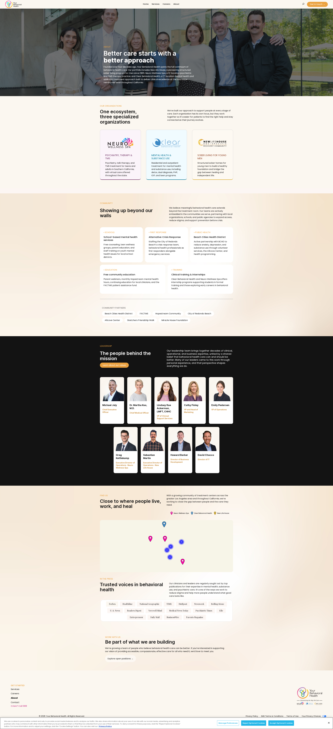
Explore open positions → (120, 658)
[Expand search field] (303, 4)
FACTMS (144, 313)
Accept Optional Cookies (281, 723)
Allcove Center (112, 320)
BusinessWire (173, 617)
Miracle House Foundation (174, 320)
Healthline (127, 604)
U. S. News (115, 610)
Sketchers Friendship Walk (140, 320)
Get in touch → (317, 4)
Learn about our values (114, 365)
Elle (221, 610)
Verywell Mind (155, 610)
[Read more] (120, 154)
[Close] (329, 723)
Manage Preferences (228, 723)
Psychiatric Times (204, 610)
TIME (169, 604)
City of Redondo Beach (199, 313)
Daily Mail (155, 617)
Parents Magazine (194, 617)
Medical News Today (178, 610)
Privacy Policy (105, 726)
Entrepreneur (136, 617)
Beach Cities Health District (119, 313)
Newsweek (199, 604)
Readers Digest (134, 610)
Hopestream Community (168, 313)
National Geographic (149, 604)
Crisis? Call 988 (19, 706)
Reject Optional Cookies (254, 723)
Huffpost (183, 604)
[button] (112, 400)
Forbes (112, 604)
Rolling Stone (217, 604)
